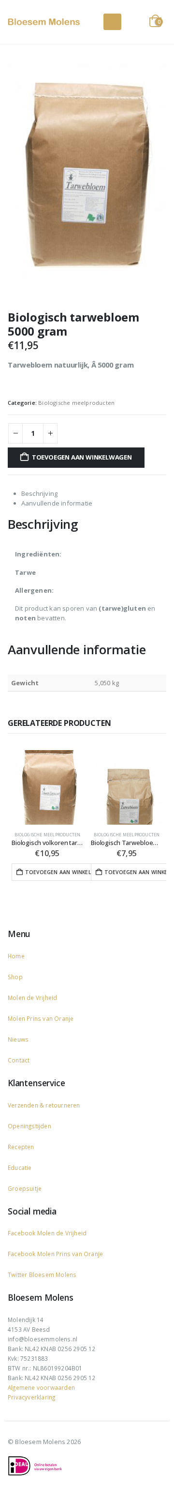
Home (16, 956)
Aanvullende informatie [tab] (56, 503)
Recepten (21, 1147)
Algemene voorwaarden (41, 1387)
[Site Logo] (44, 22)
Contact (18, 1060)
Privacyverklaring (31, 1397)
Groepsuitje (25, 1188)
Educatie (20, 1167)
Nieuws (18, 1039)
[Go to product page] (47, 787)
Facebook (22, 1233)
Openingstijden (29, 1126)
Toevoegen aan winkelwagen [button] (65, 872)
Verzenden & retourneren (44, 1105)
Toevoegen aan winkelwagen (82, 457)
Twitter (17, 1274)
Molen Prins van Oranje (40, 1018)
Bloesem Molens (51, 1274)
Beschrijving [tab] (39, 493)
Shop (15, 977)
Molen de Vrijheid (32, 997)
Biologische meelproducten (76, 402)
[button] (112, 22)
